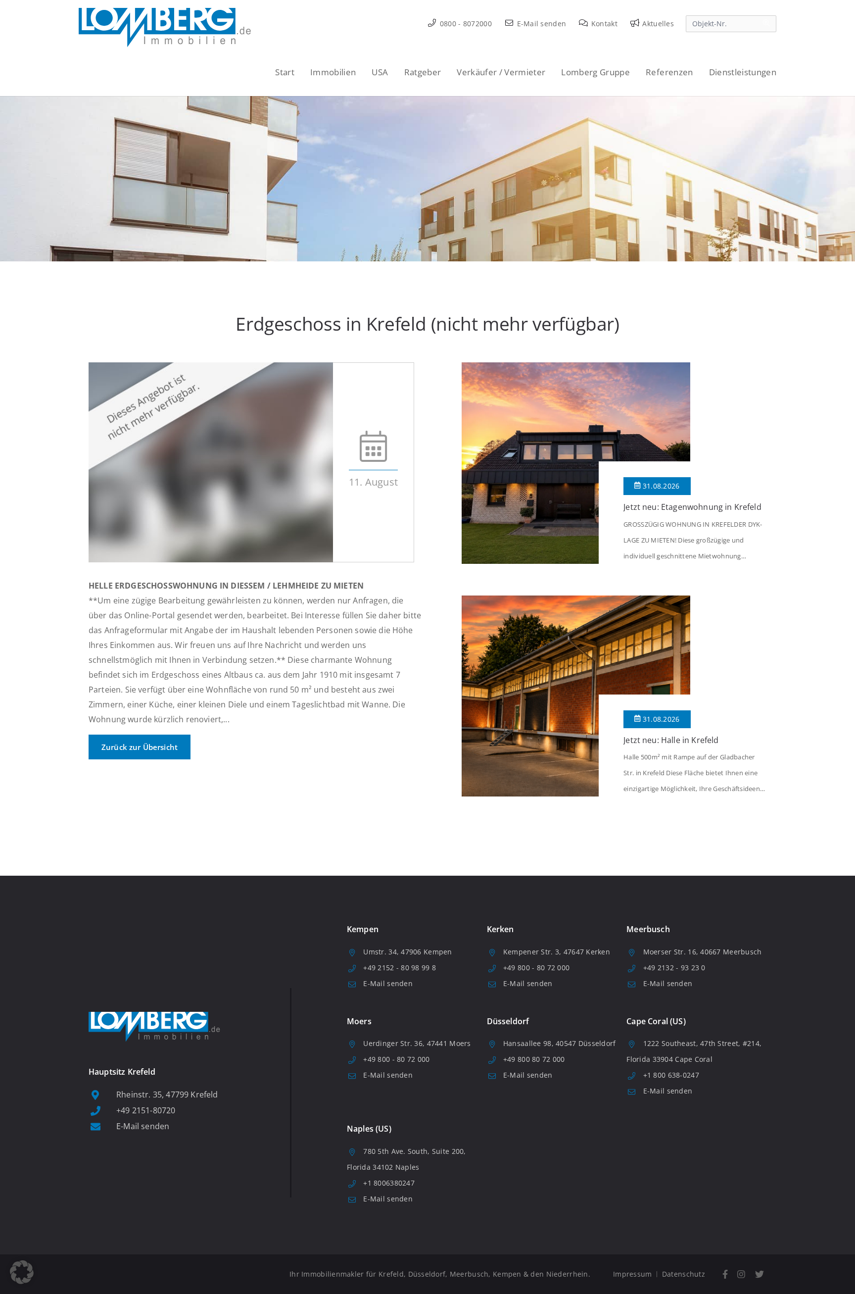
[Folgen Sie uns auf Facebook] (725, 1274)
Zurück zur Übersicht (139, 747)
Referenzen (669, 72)
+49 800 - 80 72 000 (536, 967)
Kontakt (603, 23)
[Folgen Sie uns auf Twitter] (759, 1274)
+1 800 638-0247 (671, 1075)
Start (284, 72)
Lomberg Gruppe (595, 72)
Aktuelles (657, 23)
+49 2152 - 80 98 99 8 (399, 967)
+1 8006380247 (389, 1183)
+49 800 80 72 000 (534, 1059)
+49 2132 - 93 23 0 (674, 967)
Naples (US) (369, 1128)
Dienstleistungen (742, 72)
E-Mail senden (540, 23)
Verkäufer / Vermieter (501, 72)
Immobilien (333, 72)
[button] (22, 1272)
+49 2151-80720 (145, 1110)
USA (380, 72)
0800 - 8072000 (465, 23)
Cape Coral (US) (655, 1021)
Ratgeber (422, 72)
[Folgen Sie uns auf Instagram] (741, 1274)
